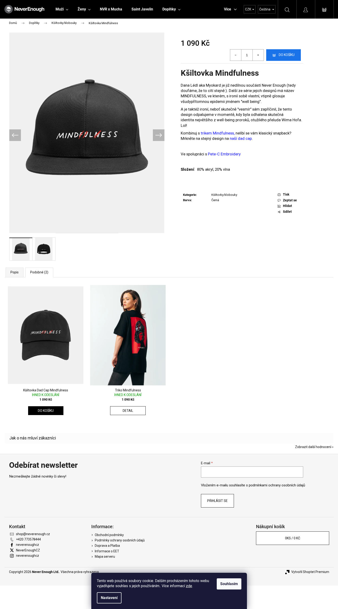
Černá (215, 200)
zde (189, 586)
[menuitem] (62, 9)
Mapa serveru (105, 556)
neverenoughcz (27, 545)
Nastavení (109, 598)
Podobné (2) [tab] (39, 272)
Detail (128, 411)
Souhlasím (229, 584)
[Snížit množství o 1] (235, 55)
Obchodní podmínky (109, 535)
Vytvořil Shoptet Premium (310, 572)
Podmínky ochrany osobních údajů (120, 540)
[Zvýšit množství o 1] (258, 55)
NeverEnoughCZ (28, 550)
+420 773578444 (28, 539)
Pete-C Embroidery (224, 154)
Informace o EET (107, 551)
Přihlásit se (217, 501)
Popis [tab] (14, 272)
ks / (292, 538)
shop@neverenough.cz (33, 534)
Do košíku (287, 55)
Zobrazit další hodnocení (313, 447)
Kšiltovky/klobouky (224, 194)
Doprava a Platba (107, 545)
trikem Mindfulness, (218, 133)
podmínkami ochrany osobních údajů (277, 485)
